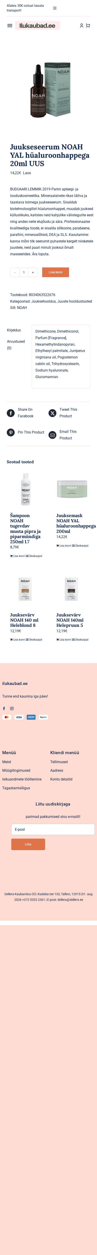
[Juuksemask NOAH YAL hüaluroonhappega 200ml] (71, 489)
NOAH (22, 308)
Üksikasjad (35, 556)
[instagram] (12, 708)
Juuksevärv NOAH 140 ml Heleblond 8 (24, 620)
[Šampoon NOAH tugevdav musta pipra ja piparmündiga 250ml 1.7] (25, 489)
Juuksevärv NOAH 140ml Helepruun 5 (69, 620)
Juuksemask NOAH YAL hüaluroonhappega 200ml (76, 523)
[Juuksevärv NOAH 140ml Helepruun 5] (71, 589)
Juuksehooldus (43, 301)
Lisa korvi (55, 272)
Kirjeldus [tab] (14, 330)
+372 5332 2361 (33, 899)
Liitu (28, 844)
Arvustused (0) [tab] (16, 344)
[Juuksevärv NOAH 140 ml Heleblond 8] (25, 589)
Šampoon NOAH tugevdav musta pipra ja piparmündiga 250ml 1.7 (25, 528)
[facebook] (4, 708)
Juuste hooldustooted (74, 301)
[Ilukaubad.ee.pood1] (37, 23)
